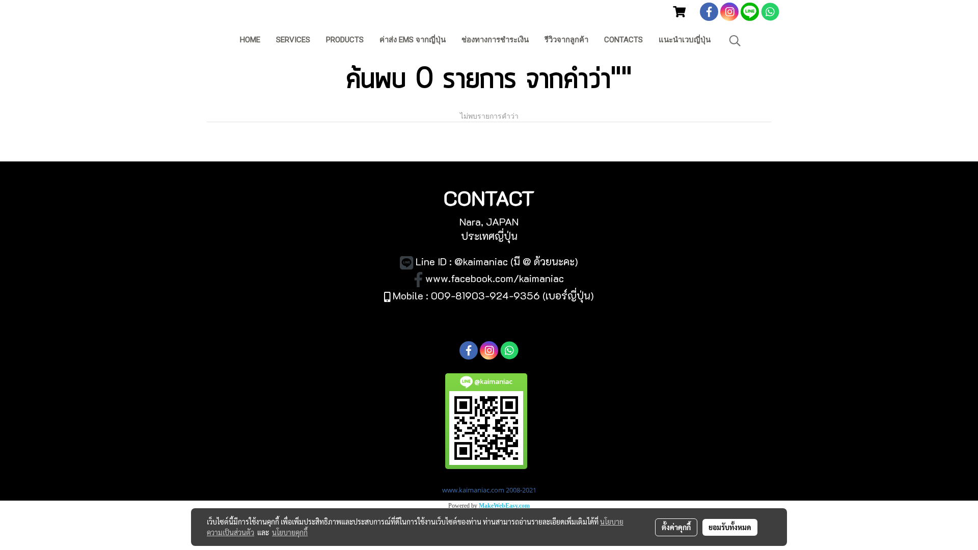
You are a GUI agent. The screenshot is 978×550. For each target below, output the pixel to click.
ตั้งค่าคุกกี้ (676, 527)
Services (293, 39)
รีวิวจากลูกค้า (566, 39)
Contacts (623, 39)
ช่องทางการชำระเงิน (495, 39)
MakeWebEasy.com (504, 505)
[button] (735, 40)
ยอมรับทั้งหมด (730, 527)
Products (345, 39)
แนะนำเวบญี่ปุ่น (685, 39)
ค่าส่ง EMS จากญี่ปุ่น (412, 39)
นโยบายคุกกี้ (290, 532)
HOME (250, 39)
